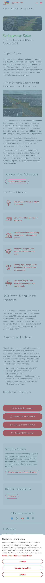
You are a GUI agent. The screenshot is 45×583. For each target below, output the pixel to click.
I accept (22, 562)
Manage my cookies (22, 568)
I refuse (22, 574)
